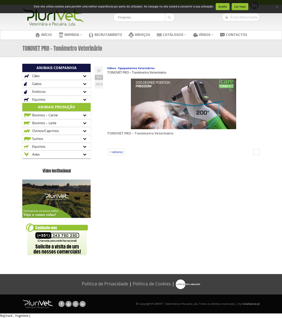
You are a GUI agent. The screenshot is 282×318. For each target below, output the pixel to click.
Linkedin (82, 304)
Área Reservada (243, 17)
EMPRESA (71, 34)
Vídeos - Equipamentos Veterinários (131, 68)
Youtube (68, 304)
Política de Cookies (152, 284)
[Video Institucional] (56, 198)
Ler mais (240, 6)
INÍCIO (46, 34)
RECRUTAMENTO (108, 34)
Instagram (75, 304)
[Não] (277, 7)
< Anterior (116, 152)
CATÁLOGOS (172, 34)
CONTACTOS (236, 34)
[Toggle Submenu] (56, 76)
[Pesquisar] (170, 17)
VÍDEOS (204, 34)
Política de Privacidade (105, 284)
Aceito (222, 6)
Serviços (142, 34)
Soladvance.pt (251, 304)
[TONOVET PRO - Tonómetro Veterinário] (183, 103)
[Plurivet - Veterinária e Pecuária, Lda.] (53, 17)
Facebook (61, 304)
